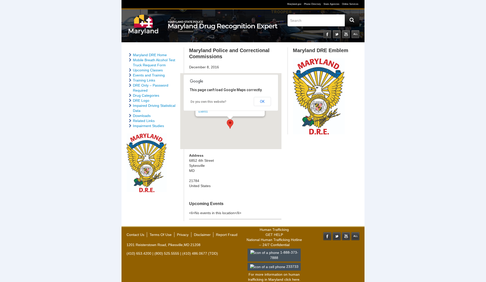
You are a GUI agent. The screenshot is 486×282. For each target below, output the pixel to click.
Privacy (183, 235)
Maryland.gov (294, 4)
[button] (230, 124)
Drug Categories (146, 95)
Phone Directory (312, 4)
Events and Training (149, 75)
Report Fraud (226, 235)
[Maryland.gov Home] (143, 27)
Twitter (337, 34)
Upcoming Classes (148, 70)
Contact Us (135, 235)
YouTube (346, 34)
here (295, 279)
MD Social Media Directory (355, 236)
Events (203, 111)
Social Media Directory (355, 34)
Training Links (144, 80)
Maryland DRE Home (150, 55)
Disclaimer (202, 235)
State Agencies (331, 4)
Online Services (350, 4)
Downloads (142, 116)
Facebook (327, 34)
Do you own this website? (208, 102)
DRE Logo (141, 100)
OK (262, 101)
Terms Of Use (161, 235)
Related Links (144, 121)
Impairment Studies (148, 126)
